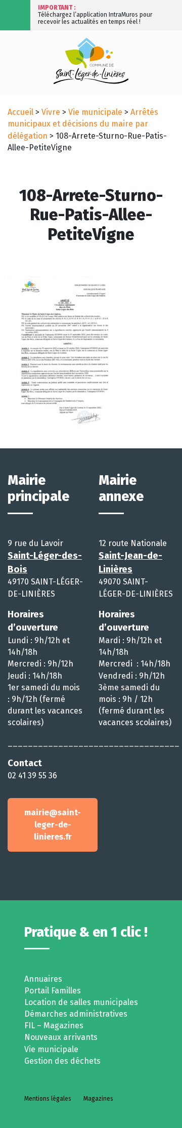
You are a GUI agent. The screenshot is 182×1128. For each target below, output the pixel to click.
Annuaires (43, 979)
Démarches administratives (75, 1014)
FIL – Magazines (53, 1025)
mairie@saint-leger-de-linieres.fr (52, 825)
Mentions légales (47, 1098)
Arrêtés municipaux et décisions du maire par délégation (83, 123)
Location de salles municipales (81, 1002)
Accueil (20, 112)
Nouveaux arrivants (61, 1037)
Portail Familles (52, 990)
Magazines (98, 1098)
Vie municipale (95, 112)
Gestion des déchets (62, 1061)
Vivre (50, 112)
